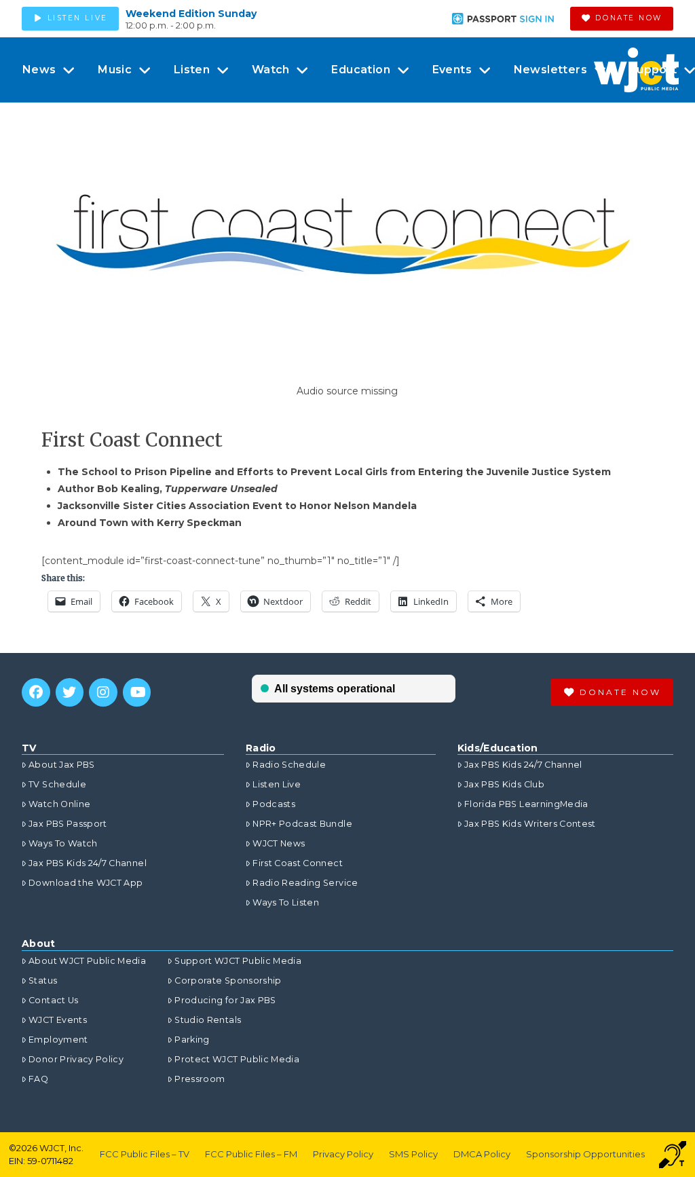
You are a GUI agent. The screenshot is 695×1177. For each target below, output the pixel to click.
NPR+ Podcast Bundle (302, 824)
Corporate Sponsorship (227, 980)
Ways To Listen (285, 902)
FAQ (38, 1079)
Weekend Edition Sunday (191, 13)
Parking (191, 1039)
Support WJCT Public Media (237, 961)
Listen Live (276, 784)
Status (43, 980)
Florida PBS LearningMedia (526, 804)
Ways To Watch (63, 843)
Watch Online (59, 804)
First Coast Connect (297, 863)
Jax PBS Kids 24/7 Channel (88, 863)
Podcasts (273, 804)
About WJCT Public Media (87, 961)
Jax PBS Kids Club (504, 784)
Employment (58, 1039)
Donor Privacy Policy (76, 1059)
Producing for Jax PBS (225, 1000)
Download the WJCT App (86, 883)
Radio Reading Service (305, 883)
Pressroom (199, 1079)
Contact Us (54, 1000)
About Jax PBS (62, 765)
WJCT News (278, 843)
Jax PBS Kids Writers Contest (530, 824)
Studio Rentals (207, 1020)
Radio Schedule (289, 765)
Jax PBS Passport (68, 824)
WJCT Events (58, 1020)
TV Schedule (57, 784)
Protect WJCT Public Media (236, 1059)
